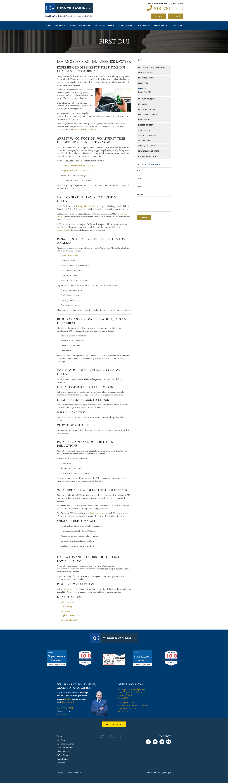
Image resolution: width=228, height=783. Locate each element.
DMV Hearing (66, 606)
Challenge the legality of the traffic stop (78, 165)
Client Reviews (125, 26)
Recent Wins (160, 26)
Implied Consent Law (70, 615)
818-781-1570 (168, 8)
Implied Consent (145, 125)
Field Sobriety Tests (147, 115)
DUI (140, 60)
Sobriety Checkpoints (148, 135)
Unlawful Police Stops (148, 151)
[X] (155, 741)
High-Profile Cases (103, 26)
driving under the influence (88, 206)
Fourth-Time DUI (144, 92)
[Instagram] (168, 741)
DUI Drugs (65, 611)
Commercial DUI (145, 73)
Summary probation (69, 256)
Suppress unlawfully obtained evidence (77, 170)
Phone (140, 178)
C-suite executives (97, 513)
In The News (142, 26)
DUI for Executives (147, 78)
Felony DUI (143, 83)
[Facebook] (148, 741)
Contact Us (177, 26)
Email (140, 186)
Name (140, 170)
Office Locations (130, 684)
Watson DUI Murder (147, 156)
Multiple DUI (144, 130)
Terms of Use (148, 773)
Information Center (79, 26)
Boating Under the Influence (151, 67)
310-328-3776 (123, 711)
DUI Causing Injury (146, 99)
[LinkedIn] (162, 741)
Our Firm (59, 26)
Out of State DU (67, 602)
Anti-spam (167, 773)
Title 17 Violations (147, 146)
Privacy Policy (158, 773)
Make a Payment (114, 724)
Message (141, 194)
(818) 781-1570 (76, 129)
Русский (175, 16)
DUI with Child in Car (70, 620)
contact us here (90, 129)
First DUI (142, 88)
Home (48, 26)
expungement (63, 230)
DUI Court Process (146, 109)
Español (158, 16)
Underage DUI (144, 141)
